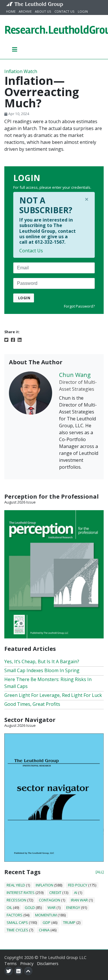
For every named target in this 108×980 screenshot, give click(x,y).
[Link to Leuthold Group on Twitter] (8, 971)
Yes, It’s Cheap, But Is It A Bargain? (41, 661)
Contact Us (64, 11)
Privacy (26, 963)
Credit (55, 892)
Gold (30, 907)
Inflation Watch (20, 71)
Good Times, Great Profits (32, 704)
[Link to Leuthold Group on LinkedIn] (18, 971)
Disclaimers (47, 963)
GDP (46, 922)
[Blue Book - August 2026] (54, 797)
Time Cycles (17, 930)
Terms (10, 963)
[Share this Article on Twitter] (6, 339)
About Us (43, 11)
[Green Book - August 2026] (54, 574)
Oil (9, 907)
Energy (73, 907)
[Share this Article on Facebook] (13, 339)
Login (83, 11)
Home (11, 11)
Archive (25, 11)
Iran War (79, 900)
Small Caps (17, 922)
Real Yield (16, 885)
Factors (14, 915)
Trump (69, 922)
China (44, 930)
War (52, 907)
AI (75, 892)
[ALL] (100, 871)
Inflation (44, 885)
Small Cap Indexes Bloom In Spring (41, 670)
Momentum (46, 915)
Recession (16, 900)
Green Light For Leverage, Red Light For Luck (53, 695)
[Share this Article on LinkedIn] (20, 339)
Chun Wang (75, 375)
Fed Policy (77, 885)
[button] (15, 49)
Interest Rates (21, 892)
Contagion (49, 900)
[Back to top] (28, 971)
